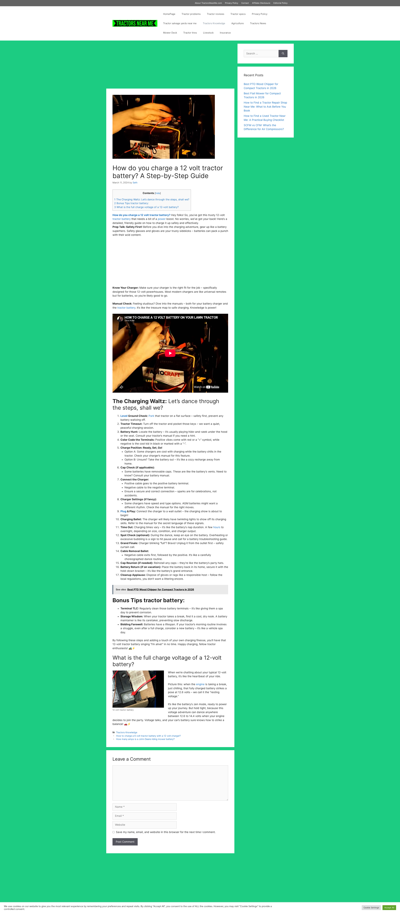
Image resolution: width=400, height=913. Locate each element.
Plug (123, 511)
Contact (245, 3)
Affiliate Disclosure (261, 3)
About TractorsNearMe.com (208, 3)
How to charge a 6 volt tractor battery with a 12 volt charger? (148, 735)
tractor (116, 218)
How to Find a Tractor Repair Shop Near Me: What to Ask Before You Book (265, 106)
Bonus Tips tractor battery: (131, 203)
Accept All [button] (389, 907)
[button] (170, 469)
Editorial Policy (280, 3)
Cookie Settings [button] (371, 907)
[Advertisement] (170, 65)
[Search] (283, 53)
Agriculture (237, 23)
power (162, 218)
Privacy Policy (231, 3)
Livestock (208, 32)
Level (124, 415)
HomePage (169, 13)
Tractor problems (191, 13)
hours (216, 527)
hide (157, 193)
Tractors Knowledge (214, 23)
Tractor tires (190, 32)
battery (126, 218)
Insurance (225, 32)
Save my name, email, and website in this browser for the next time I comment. (166, 832)
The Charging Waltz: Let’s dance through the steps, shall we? (151, 199)
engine (200, 684)
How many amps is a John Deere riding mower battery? (145, 739)
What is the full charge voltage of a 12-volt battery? (146, 207)
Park (151, 415)
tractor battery (126, 307)
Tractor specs (238, 13)
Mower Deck (170, 32)
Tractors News (258, 23)
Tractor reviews (215, 13)
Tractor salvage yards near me (180, 23)
